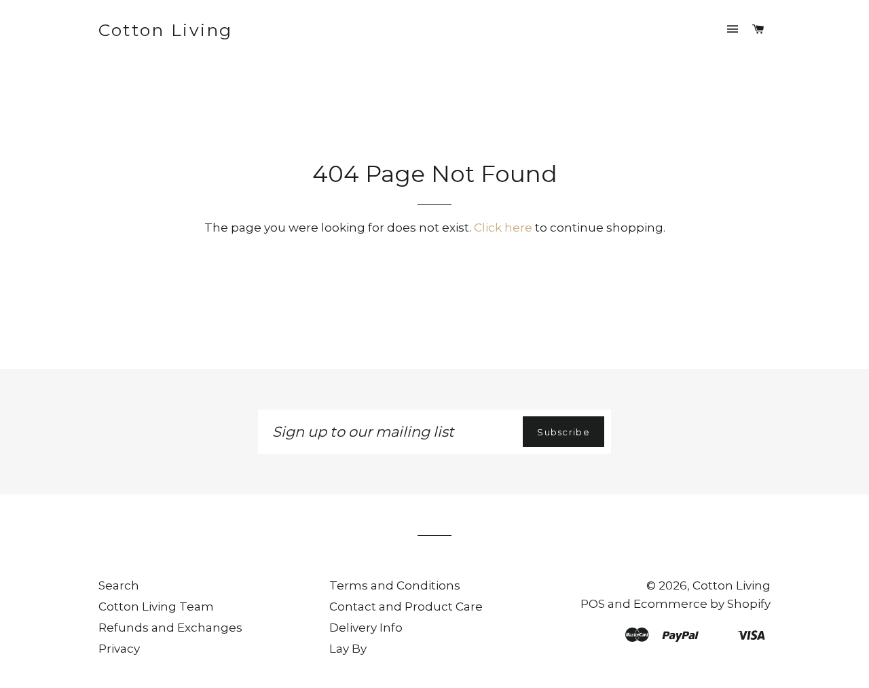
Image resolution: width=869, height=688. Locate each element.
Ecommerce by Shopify (702, 604)
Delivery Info (366, 627)
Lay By (348, 648)
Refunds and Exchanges (170, 627)
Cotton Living (165, 30)
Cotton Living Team (156, 606)
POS (592, 604)
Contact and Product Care (406, 606)
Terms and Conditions (394, 585)
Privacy (119, 648)
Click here (503, 227)
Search (118, 585)
